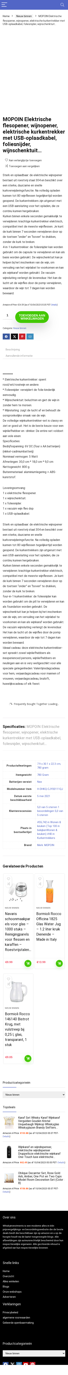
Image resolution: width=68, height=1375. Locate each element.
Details (54, 304)
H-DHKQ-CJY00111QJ (50, 789)
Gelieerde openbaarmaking (18, 1322)
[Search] (62, 5)
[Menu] (4, 5)
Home (6, 16)
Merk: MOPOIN (45, 845)
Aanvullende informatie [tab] (19, 355)
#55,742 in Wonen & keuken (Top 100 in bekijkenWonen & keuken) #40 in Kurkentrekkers (49, 830)
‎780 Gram (43, 774)
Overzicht (8, 1276)
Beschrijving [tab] (13, 349)
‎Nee (39, 781)
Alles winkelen (11, 1281)
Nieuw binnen (24, 16)
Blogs (6, 1286)
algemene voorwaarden (16, 1317)
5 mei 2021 (43, 796)
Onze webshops (12, 1291)
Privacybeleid (10, 1312)
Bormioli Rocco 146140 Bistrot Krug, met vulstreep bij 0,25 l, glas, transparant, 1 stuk (17, 1029)
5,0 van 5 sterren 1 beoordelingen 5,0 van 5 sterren (50, 811)
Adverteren (9, 1296)
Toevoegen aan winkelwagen (32, 317)
